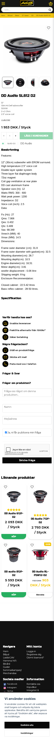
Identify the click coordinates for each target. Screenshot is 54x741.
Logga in (31, 651)
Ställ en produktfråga (22, 350)
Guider (6, 667)
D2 (32, 15)
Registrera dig (34, 654)
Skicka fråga (27, 460)
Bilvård (6, 664)
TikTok (10, 691)
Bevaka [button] (40, 594)
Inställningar (27, 733)
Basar (17, 15)
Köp (14, 536)
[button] (48, 28)
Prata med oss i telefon (23, 364)
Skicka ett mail (18, 357)
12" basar (25, 15)
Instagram (12, 687)
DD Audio (26, 143)
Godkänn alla (27, 725)
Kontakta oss (33, 684)
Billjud (10, 15)
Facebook (12, 684)
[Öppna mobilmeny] (3, 4)
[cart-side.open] (50, 4)
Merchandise (9, 673)
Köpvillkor (32, 687)
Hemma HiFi (9, 660)
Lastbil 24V (8, 657)
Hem (3, 15)
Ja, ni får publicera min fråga (24, 432)
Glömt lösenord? (35, 657)
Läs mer (6, 120)
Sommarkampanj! (12, 670)
